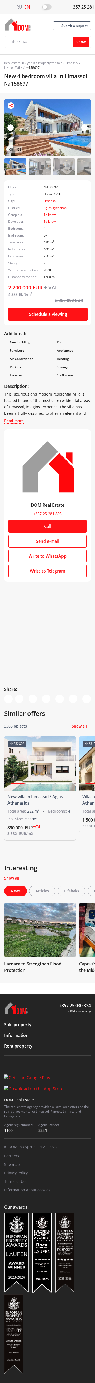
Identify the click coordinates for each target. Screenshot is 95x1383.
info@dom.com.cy (78, 1011)
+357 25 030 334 (75, 1005)
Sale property (17, 1025)
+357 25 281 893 (47, 513)
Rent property (18, 1046)
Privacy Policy (16, 1172)
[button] (84, 127)
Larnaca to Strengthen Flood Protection (32, 967)
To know (50, 214)
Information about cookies (27, 1189)
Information (16, 1035)
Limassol (71, 63)
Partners (11, 1155)
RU (19, 7)
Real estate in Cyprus (19, 63)
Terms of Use (15, 1181)
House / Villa (13, 67)
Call (47, 526)
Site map (12, 1164)
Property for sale (50, 63)
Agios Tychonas (55, 207)
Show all (79, 726)
